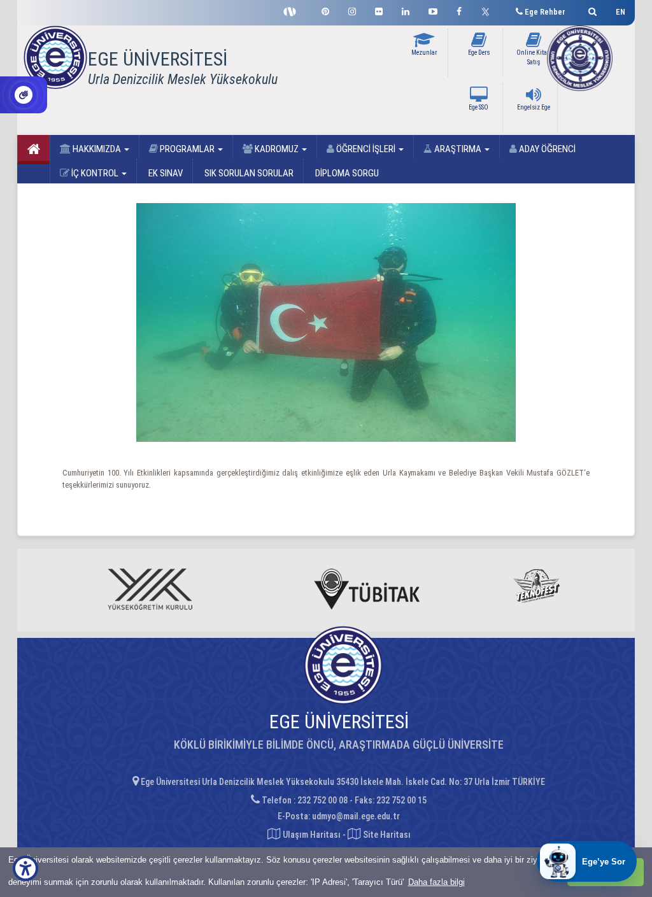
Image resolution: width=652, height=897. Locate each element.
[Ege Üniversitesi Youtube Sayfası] (433, 10)
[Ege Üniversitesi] (590, 10)
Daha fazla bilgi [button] (436, 882)
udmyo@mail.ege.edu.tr (356, 816)
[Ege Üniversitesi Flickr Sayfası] (378, 10)
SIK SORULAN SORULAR (248, 173)
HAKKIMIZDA (97, 149)
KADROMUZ (277, 149)
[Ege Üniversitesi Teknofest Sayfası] (293, 10)
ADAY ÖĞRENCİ (546, 149)
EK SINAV (164, 173)
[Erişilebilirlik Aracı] (25, 868)
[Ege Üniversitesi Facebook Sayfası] (459, 10)
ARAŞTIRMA (457, 149)
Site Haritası (386, 835)
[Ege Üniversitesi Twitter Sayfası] (488, 10)
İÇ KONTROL (94, 173)
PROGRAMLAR (187, 149)
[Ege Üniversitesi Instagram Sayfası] (352, 10)
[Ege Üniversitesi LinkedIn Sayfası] (405, 10)
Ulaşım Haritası (311, 835)
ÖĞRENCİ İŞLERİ (365, 149)
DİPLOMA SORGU (346, 173)
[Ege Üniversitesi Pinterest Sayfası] (325, 10)
